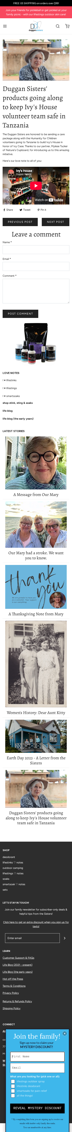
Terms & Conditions (14, 986)
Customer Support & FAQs (18, 957)
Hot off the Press (13, 978)
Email (7, 259)
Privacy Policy (11, 993)
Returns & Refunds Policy (17, 1001)
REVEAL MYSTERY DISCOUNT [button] (37, 1108)
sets (5, 889)
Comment (9, 275)
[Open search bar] (57, 26)
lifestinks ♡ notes (13, 862)
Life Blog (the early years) (18, 971)
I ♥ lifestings (10, 388)
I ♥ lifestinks (9, 380)
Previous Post (20, 221)
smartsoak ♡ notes (14, 884)
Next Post (55, 221)
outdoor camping (13, 868)
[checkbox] (38, 1081)
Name (7, 242)
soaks (6, 878)
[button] (65, 1033)
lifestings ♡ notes (13, 873)
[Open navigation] (5, 26)
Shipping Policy (11, 1008)
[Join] (64, 938)
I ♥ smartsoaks (11, 396)
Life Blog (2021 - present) (17, 964)
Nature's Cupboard (17, 150)
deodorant (9, 857)
